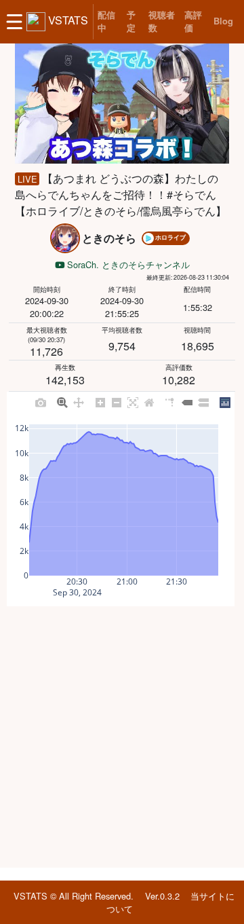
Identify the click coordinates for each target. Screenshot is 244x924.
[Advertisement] (122, 736)
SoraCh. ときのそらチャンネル (127, 264)
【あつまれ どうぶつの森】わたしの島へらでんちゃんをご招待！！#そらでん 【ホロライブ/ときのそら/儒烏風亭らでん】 (121, 194)
